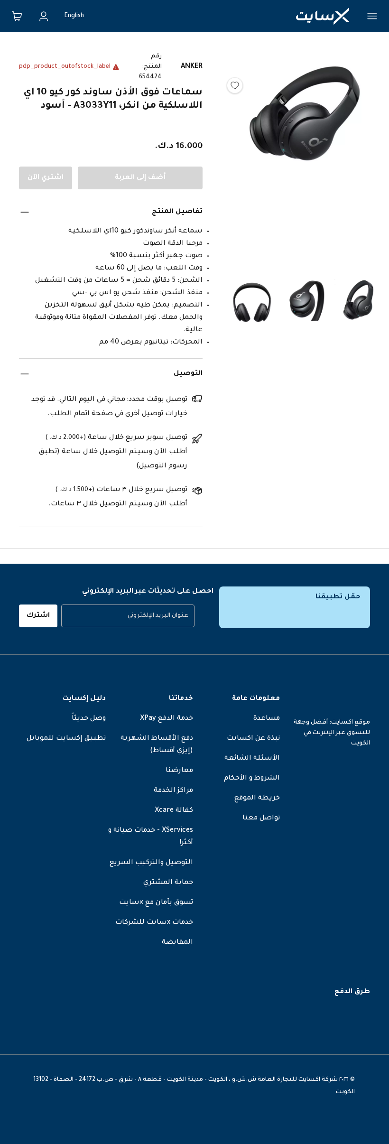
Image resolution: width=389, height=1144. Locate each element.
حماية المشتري (168, 883)
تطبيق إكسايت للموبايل (66, 739)
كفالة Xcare (174, 811)
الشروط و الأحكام (252, 778)
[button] (305, 154)
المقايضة (177, 943)
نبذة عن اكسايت (253, 739)
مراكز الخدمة (173, 791)
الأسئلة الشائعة (252, 759)
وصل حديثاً (89, 719)
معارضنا (179, 771)
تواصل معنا (261, 818)
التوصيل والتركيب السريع (151, 863)
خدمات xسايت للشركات (154, 923)
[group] (127, 616)
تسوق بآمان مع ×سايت (156, 903)
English (74, 16)
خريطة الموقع (257, 798)
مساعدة (266, 719)
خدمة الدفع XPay (166, 719)
